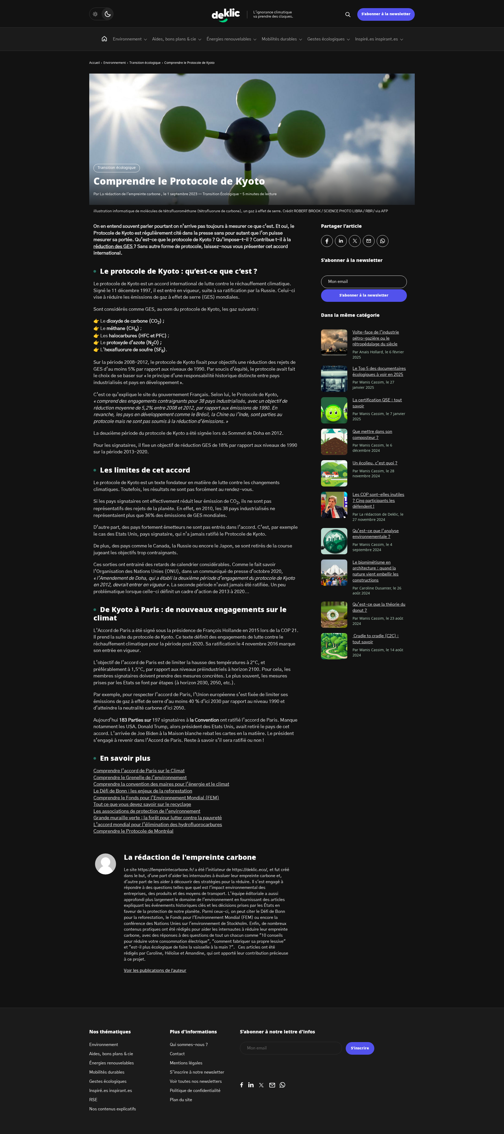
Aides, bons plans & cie (174, 39)
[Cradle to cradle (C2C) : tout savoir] (334, 646)
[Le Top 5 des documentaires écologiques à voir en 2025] (334, 379)
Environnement (127, 39)
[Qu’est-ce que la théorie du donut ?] (334, 615)
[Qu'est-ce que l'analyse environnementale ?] (334, 541)
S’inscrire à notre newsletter (197, 1072)
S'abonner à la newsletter (363, 295)
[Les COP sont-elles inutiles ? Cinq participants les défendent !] (334, 505)
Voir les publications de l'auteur (155, 971)
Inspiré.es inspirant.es (376, 39)
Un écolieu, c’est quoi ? (375, 463)
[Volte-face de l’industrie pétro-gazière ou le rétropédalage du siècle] (334, 342)
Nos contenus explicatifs (112, 1109)
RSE (93, 1100)
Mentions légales (186, 1063)
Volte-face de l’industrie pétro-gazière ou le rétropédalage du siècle (376, 338)
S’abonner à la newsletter (386, 14)
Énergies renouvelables (229, 39)
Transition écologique (117, 168)
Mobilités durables (279, 39)
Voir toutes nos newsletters (196, 1081)
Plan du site (181, 1100)
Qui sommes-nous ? (189, 1045)
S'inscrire (360, 1048)
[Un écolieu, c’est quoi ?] (334, 473)
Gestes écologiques (326, 39)
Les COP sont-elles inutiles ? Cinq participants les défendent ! (378, 501)
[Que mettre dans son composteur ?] (334, 442)
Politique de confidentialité (195, 1091)
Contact (177, 1054)
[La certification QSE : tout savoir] (334, 410)
